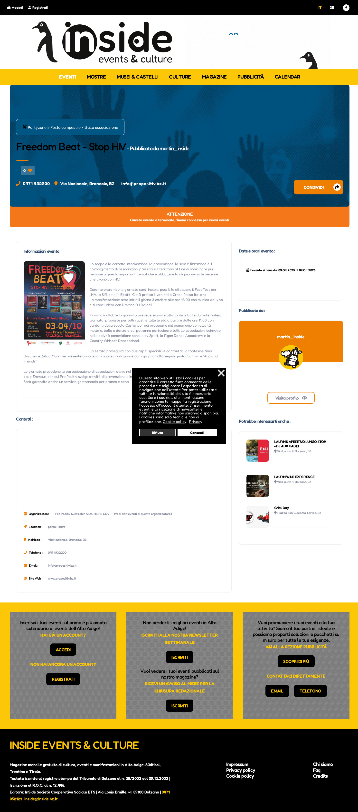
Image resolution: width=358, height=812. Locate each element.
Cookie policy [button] (174, 421)
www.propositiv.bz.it (62, 578)
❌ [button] (221, 373)
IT (320, 7)
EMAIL (277, 690)
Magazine (214, 77)
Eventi (67, 77)
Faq (316, 770)
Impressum (237, 764)
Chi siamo (323, 764)
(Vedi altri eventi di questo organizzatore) (143, 514)
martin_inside (174, 148)
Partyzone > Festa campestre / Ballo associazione (70, 127)
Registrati (40, 7)
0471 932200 (36, 183)
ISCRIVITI (179, 657)
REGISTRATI (63, 679)
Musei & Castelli (137, 77)
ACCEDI (63, 649)
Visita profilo (287, 398)
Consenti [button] (197, 433)
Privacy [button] (195, 421)
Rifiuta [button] (157, 433)
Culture (180, 77)
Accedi (17, 7)
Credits (320, 776)
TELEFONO (310, 690)
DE (332, 7)
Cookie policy (240, 776)
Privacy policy (240, 770)
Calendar (287, 77)
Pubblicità (250, 77)
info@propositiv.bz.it (143, 183)
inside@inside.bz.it (41, 798)
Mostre (96, 77)
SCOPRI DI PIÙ (296, 661)
